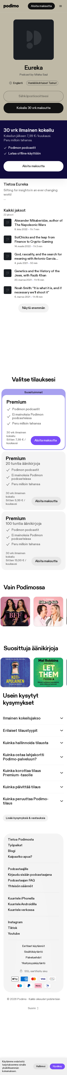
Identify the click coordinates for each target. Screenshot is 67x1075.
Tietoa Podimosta (21, 840)
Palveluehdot (33, 957)
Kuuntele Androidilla (22, 904)
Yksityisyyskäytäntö (33, 963)
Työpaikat (15, 845)
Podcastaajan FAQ (21, 880)
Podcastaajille (18, 869)
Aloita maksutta (41, 6)
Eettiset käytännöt (33, 946)
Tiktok (12, 928)
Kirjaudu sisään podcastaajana (30, 875)
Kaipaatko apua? (20, 857)
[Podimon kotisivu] (11, 6)
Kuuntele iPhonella (21, 898)
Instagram (15, 922)
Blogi (11, 851)
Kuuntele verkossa (21, 910)
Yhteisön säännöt (20, 886)
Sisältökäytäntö (33, 952)
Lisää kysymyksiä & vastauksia (25, 818)
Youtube (14, 934)
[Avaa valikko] (60, 6)
